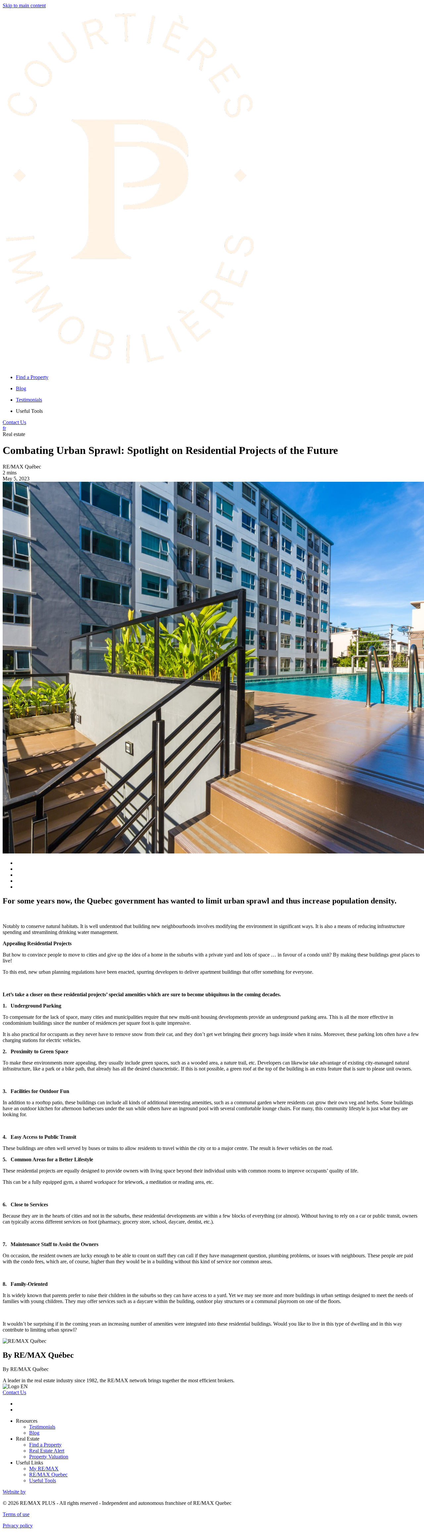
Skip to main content (24, 5)
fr (4, 428)
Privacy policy (18, 1525)
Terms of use (16, 1514)
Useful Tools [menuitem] (29, 411)
